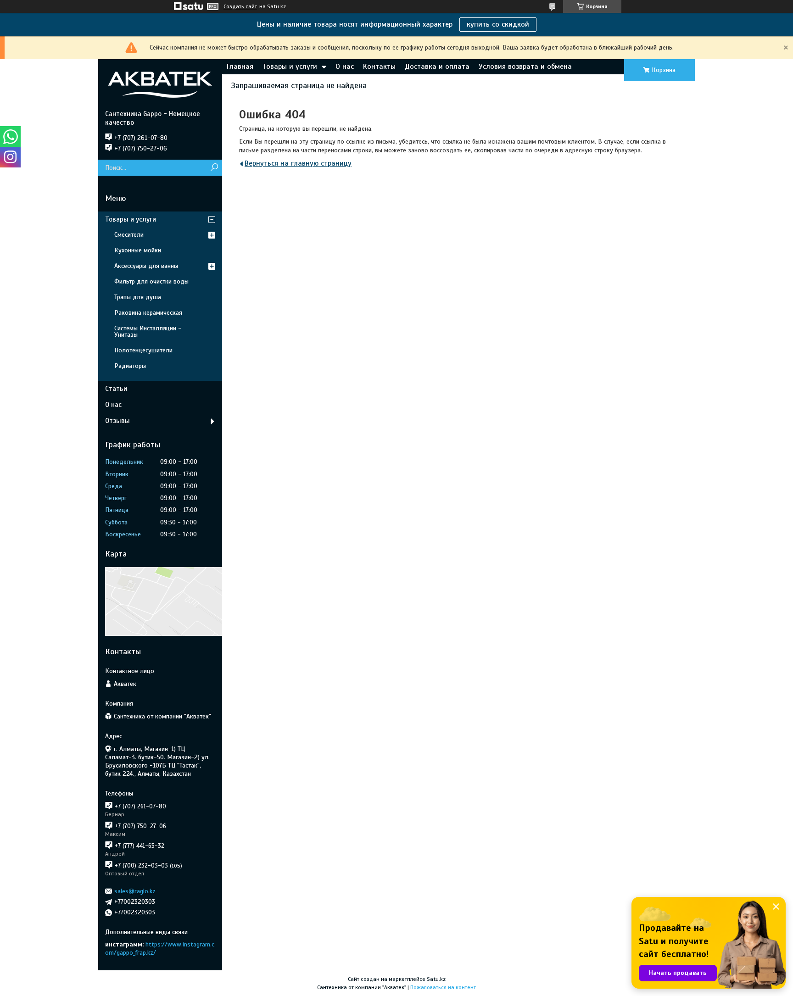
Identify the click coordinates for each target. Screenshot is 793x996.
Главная (240, 66)
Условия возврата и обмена (525, 66)
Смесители (129, 235)
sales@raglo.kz (135, 891)
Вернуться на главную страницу (298, 163)
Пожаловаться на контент (443, 987)
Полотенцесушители (143, 350)
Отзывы (117, 421)
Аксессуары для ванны (146, 266)
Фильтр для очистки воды (151, 281)
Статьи (116, 388)
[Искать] (214, 168)
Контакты (379, 66)
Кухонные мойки (137, 250)
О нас (344, 66)
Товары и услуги (289, 66)
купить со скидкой (498, 24)
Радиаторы (130, 366)
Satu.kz (436, 979)
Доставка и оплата (437, 66)
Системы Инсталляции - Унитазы (147, 331)
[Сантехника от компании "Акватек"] (160, 84)
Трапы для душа (137, 297)
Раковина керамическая (148, 313)
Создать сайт (240, 6)
